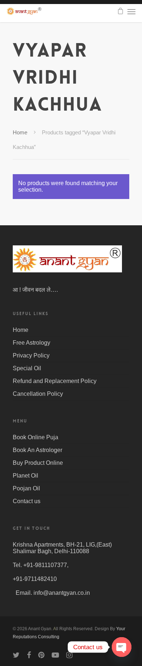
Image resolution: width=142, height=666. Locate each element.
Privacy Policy (31, 355)
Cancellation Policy (38, 394)
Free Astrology (31, 343)
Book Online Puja (35, 437)
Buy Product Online (38, 463)
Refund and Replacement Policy (54, 381)
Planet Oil (25, 475)
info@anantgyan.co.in (61, 593)
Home (20, 132)
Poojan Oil (26, 488)
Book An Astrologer (37, 450)
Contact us (26, 501)
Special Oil (27, 368)
